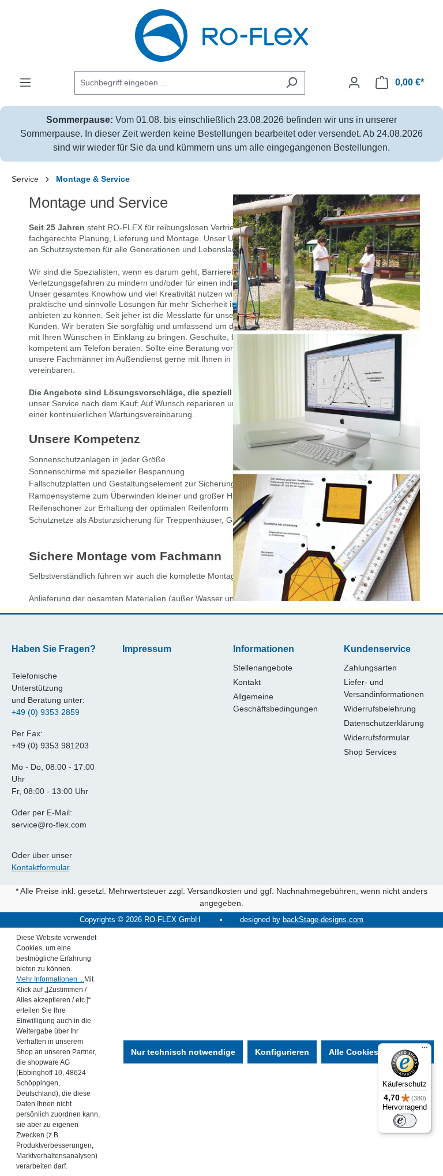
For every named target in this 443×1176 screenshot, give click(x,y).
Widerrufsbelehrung (380, 708)
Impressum (146, 649)
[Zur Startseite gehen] (221, 35)
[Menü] (25, 82)
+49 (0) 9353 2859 (46, 712)
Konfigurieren (282, 1052)
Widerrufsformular (377, 737)
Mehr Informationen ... (50, 979)
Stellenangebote (262, 667)
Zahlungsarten (370, 667)
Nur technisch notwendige (183, 1052)
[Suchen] (291, 83)
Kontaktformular (40, 867)
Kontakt (247, 682)
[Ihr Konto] (354, 82)
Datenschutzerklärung (384, 723)
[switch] (404, 1121)
